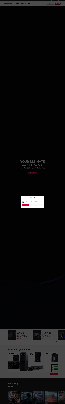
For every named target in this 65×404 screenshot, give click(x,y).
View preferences (40, 204)
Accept (25, 204)
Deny (32, 204)
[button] (42, 197)
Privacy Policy (34, 206)
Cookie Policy (30, 206)
